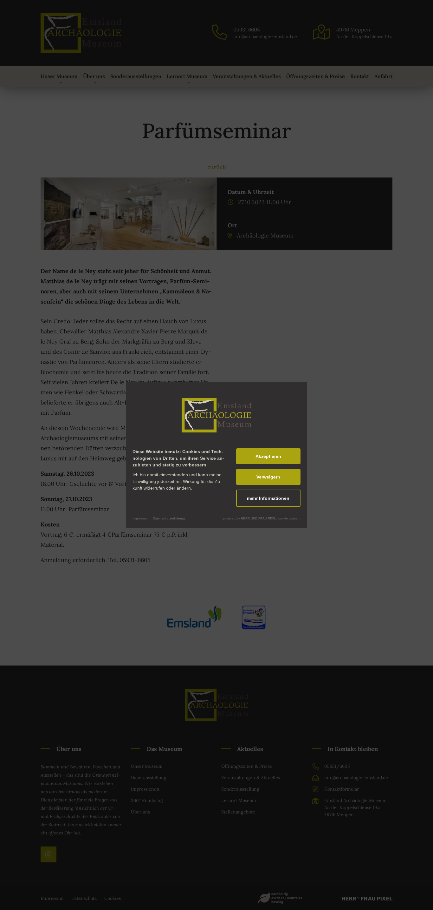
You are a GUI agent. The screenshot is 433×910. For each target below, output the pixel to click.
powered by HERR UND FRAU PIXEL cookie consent (262, 518)
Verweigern (268, 476)
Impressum (140, 518)
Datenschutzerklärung (169, 518)
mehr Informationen (268, 498)
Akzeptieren (268, 456)
